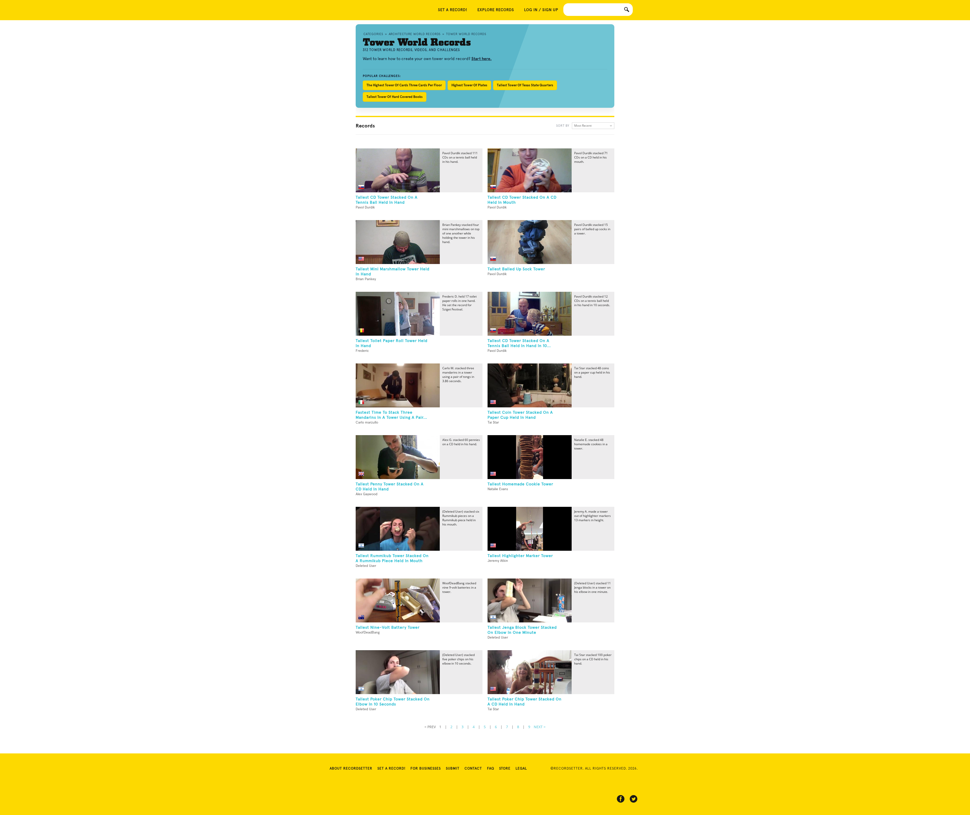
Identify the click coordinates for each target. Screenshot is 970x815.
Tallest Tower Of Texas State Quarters (525, 85)
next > (540, 726)
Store (505, 768)
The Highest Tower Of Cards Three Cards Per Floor (404, 85)
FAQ (490, 768)
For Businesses (425, 768)
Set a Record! (391, 768)
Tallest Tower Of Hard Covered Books (395, 97)
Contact (473, 768)
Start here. (481, 58)
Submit (452, 768)
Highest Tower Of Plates (469, 85)
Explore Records (495, 10)
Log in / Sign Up (541, 10)
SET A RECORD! (452, 10)
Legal (521, 768)
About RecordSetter (351, 768)
